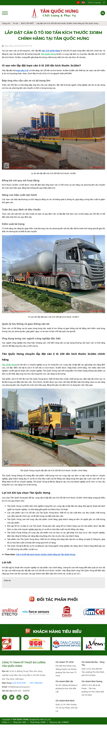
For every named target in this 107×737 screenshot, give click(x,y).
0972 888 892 (36, 683)
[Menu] (5, 13)
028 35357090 (19, 683)
